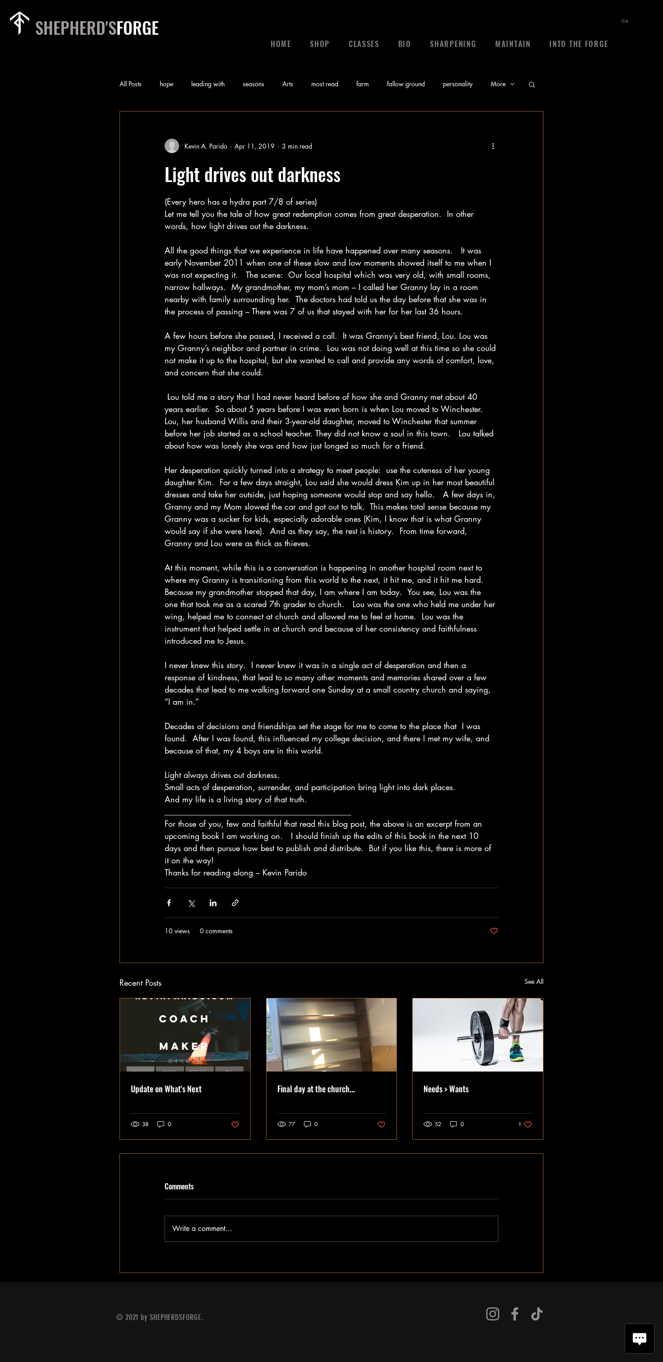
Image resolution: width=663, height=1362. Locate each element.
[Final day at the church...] (332, 1035)
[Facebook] (515, 1314)
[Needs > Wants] (478, 1035)
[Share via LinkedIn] (213, 903)
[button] (625, 21)
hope (166, 84)
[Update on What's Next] (185, 1035)
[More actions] (493, 145)
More (498, 84)
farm (362, 84)
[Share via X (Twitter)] (191, 903)
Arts (287, 84)
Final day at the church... (316, 1089)
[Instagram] (493, 1314)
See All (534, 981)
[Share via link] (235, 903)
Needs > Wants (446, 1089)
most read (324, 84)
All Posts (131, 84)
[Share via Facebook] (169, 903)
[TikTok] (537, 1314)
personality (458, 84)
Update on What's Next (166, 1089)
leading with (208, 84)
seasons (253, 84)
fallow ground (406, 84)
